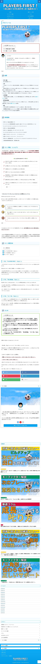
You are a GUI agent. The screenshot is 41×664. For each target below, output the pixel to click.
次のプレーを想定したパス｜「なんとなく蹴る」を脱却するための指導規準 (16, 499)
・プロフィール (3, 650)
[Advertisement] (20, 435)
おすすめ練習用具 (31, 16)
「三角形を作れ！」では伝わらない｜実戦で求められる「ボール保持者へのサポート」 (18, 582)
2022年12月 (3, 603)
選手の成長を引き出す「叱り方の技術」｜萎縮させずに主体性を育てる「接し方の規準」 (19, 526)
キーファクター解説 (10, 14)
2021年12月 (3, 607)
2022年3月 (3, 605)
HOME (10, 12)
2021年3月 (3, 610)
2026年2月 (3, 599)
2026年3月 (3, 597)
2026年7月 (3, 590)
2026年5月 (3, 594)
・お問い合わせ (3, 652)
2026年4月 (3, 596)
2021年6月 (3, 608)
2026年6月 (3, 592)
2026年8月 (3, 588)
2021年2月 (3, 612)
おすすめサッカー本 (10, 16)
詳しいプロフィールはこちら (20, 425)
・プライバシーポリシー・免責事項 (6, 655)
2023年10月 (3, 601)
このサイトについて (10, 18)
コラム (31, 14)
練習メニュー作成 (31, 12)
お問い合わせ (31, 18)
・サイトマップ (3, 654)
